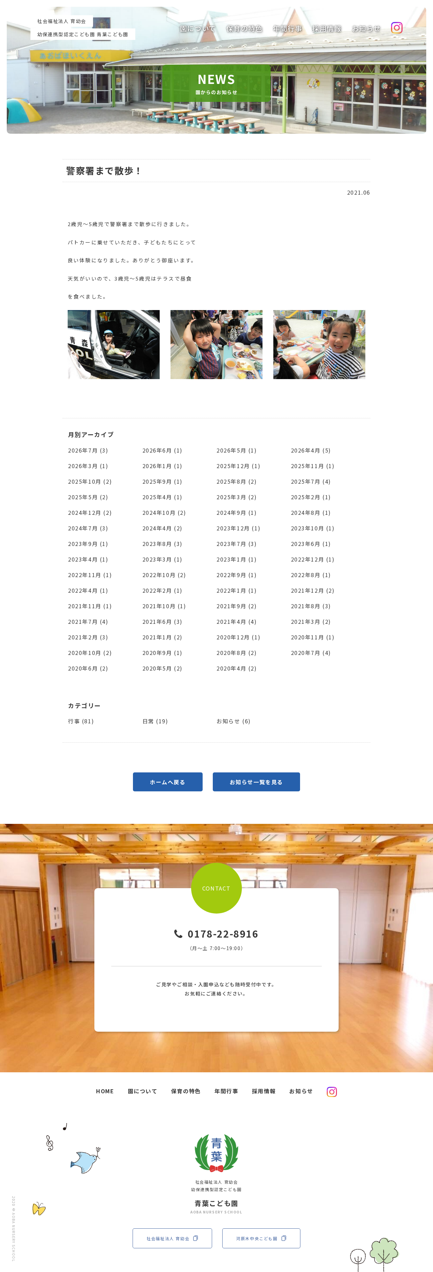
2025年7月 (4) (311, 481)
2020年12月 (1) (238, 637)
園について (198, 28)
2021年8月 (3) (311, 606)
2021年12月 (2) (313, 590)
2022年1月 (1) (236, 590)
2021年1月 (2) (162, 637)
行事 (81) (81, 721)
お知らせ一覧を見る (256, 782)
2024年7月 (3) (88, 528)
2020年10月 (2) (90, 653)
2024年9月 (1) (236, 512)
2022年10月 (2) (164, 575)
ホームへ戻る (168, 782)
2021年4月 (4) (236, 621)
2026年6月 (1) (162, 450)
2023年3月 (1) (162, 559)
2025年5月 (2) (88, 497)
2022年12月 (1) (313, 559)
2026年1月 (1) (162, 466)
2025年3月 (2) (236, 497)
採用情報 (326, 28)
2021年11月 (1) (90, 606)
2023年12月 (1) (238, 528)
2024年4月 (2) (162, 528)
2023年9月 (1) (88, 544)
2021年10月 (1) (164, 606)
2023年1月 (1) (236, 559)
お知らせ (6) (233, 721)
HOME (105, 1091)
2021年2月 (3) (88, 637)
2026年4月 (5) (311, 450)
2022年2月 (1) (162, 590)
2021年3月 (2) (311, 621)
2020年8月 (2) (236, 653)
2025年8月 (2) (236, 481)
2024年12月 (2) (90, 512)
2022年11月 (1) (90, 575)
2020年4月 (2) (236, 668)
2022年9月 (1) (236, 575)
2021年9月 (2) (236, 606)
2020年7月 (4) (311, 653)
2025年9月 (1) (162, 481)
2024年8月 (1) (311, 512)
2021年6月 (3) (162, 621)
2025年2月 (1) (311, 497)
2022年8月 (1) (311, 575)
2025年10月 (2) (90, 481)
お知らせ (366, 28)
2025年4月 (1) (162, 497)
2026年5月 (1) (236, 450)
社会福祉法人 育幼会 (167, 1238)
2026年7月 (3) (88, 450)
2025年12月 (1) (238, 466)
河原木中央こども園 (256, 1238)
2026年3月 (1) (88, 466)
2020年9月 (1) (162, 653)
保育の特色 (244, 28)
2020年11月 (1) (313, 637)
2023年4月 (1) (88, 559)
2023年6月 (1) (311, 544)
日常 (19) (155, 721)
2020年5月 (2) (162, 668)
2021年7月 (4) (88, 621)
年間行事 (287, 28)
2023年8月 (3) (162, 544)
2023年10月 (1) (313, 528)
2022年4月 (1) (88, 590)
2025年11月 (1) (313, 466)
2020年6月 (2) (88, 668)
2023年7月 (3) (236, 544)
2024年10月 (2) (164, 512)
